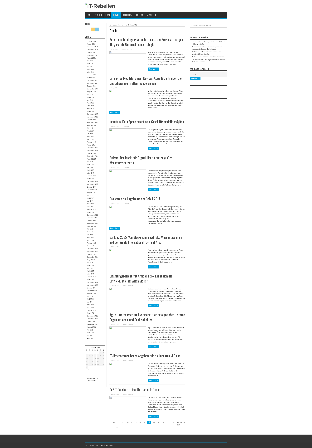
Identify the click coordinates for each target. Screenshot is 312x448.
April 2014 (90, 305)
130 (178, 425)
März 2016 (90, 240)
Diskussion (127, 15)
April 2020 (90, 103)
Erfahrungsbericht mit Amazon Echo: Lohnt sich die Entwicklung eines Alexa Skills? (140, 278)
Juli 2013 (90, 330)
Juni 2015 (90, 265)
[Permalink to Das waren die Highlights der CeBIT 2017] (127, 207)
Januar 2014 (91, 313)
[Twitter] (97, 29)
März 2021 (90, 72)
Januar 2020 (91, 111)
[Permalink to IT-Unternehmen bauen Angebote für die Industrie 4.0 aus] (127, 364)
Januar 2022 (91, 44)
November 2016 (92, 218)
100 (158, 422)
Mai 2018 (90, 167)
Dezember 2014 (92, 282)
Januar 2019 (91, 145)
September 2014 (92, 291)
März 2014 (90, 307)
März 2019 (90, 139)
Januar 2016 (91, 246)
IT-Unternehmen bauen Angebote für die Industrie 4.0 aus (144, 355)
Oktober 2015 (91, 254)
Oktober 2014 (91, 288)
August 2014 (91, 293)
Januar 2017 (91, 212)
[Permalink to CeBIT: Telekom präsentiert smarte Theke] (127, 398)
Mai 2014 (90, 302)
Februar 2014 (91, 310)
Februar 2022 (91, 41)
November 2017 (92, 184)
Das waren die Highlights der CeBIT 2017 (134, 198)
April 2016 (90, 237)
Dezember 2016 (92, 215)
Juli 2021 (90, 61)
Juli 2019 (90, 128)
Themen (116, 15)
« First (113, 422)
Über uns (139, 15)
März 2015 (90, 274)
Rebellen (98, 15)
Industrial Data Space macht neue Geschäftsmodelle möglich (146, 121)
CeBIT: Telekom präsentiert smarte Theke (134, 389)
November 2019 (92, 117)
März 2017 (90, 207)
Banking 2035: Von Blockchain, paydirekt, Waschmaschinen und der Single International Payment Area (145, 240)
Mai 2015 (90, 268)
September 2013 (92, 324)
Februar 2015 (91, 277)
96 (140, 422)
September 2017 (92, 190)
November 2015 (92, 251)
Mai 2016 (90, 235)
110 (167, 422)
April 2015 (90, 271)
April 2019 (90, 136)
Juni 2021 (90, 64)
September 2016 (92, 223)
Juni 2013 (90, 333)
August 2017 (91, 193)
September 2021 (92, 55)
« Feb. (87, 370)
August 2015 (91, 260)
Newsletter (151, 15)
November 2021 (92, 50)
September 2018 (92, 156)
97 (145, 422)
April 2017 (90, 204)
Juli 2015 (90, 263)
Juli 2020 (90, 94)
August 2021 (91, 58)
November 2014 (92, 285)
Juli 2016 (90, 229)
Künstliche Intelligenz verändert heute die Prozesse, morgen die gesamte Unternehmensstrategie (146, 42)
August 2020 (91, 92)
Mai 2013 (90, 335)
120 (173, 422)
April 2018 (90, 170)
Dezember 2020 (92, 80)
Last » (117, 428)
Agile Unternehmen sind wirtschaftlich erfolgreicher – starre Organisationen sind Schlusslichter (147, 317)
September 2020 (92, 89)
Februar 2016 (91, 243)
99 (154, 422)
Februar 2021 (91, 75)
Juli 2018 (90, 162)
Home (89, 15)
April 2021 (90, 69)
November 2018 (92, 150)
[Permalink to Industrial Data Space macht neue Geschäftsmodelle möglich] (127, 130)
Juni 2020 (90, 97)
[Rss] (93, 29)
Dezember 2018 (92, 148)
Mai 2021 (90, 66)
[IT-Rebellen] (100, 6)
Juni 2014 (90, 299)
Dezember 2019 (92, 114)
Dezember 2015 (92, 249)
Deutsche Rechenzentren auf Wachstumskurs (208, 57)
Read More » (153, 69)
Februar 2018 (91, 176)
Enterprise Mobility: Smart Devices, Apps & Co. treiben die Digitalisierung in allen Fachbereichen (145, 81)
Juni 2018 (90, 165)
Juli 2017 (90, 195)
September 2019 (92, 122)
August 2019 (91, 125)
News (107, 15)
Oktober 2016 (91, 221)
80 (127, 422)
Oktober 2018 (91, 153)
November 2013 (92, 319)
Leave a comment (127, 49)
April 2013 (90, 338)
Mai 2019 (90, 134)
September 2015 (92, 257)
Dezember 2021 (92, 47)
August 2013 (91, 327)
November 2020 (92, 83)
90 (132, 422)
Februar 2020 (91, 108)
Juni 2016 (90, 232)
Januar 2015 (91, 279)
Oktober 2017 (91, 187)
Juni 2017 (90, 198)
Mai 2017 (90, 201)
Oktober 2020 (91, 86)
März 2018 (90, 173)
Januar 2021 (91, 78)
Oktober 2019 (91, 120)
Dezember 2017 (92, 181)
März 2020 (90, 106)
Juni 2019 (90, 131)
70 (123, 422)
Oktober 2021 (91, 52)
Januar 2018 (91, 179)
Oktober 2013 (91, 321)
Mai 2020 (90, 100)
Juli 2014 (90, 296)
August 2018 (91, 159)
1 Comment (125, 87)
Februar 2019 (91, 142)
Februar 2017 (91, 209)
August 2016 (91, 226)
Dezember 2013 (92, 316)
